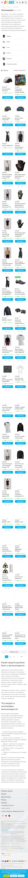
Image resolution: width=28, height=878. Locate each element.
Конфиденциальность (7, 867)
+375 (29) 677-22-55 (7, 805)
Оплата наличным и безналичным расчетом (12, 864)
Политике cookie (16, 873)
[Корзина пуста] (25, 2)
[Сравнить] (9, 100)
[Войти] (22, 2)
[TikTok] (9, 815)
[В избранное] (6, 100)
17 (21, 657)
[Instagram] (2, 815)
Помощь (3, 800)
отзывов (21, 848)
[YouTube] (5, 815)
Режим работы (4, 830)
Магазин (3, 794)
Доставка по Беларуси (7, 863)
